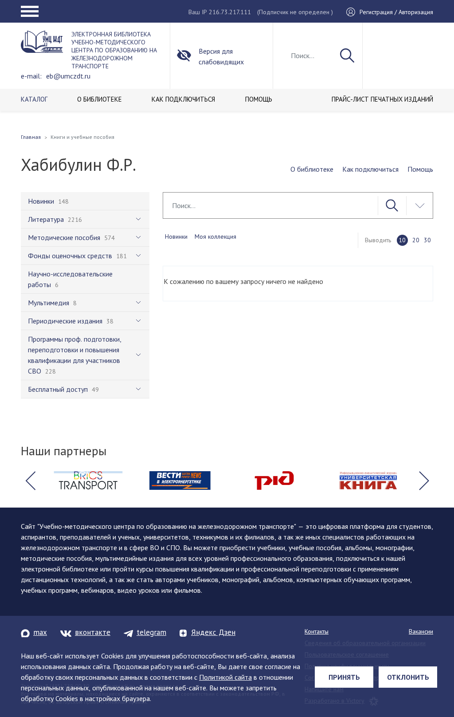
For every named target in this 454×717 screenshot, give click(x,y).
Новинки (176, 236)
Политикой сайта (225, 677)
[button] (30, 480)
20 (415, 240)
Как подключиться (370, 169)
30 (427, 240)
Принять (344, 677)
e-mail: (31, 75)
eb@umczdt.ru (68, 75)
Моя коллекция (215, 236)
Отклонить (408, 677)
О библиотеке (311, 169)
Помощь (420, 169)
